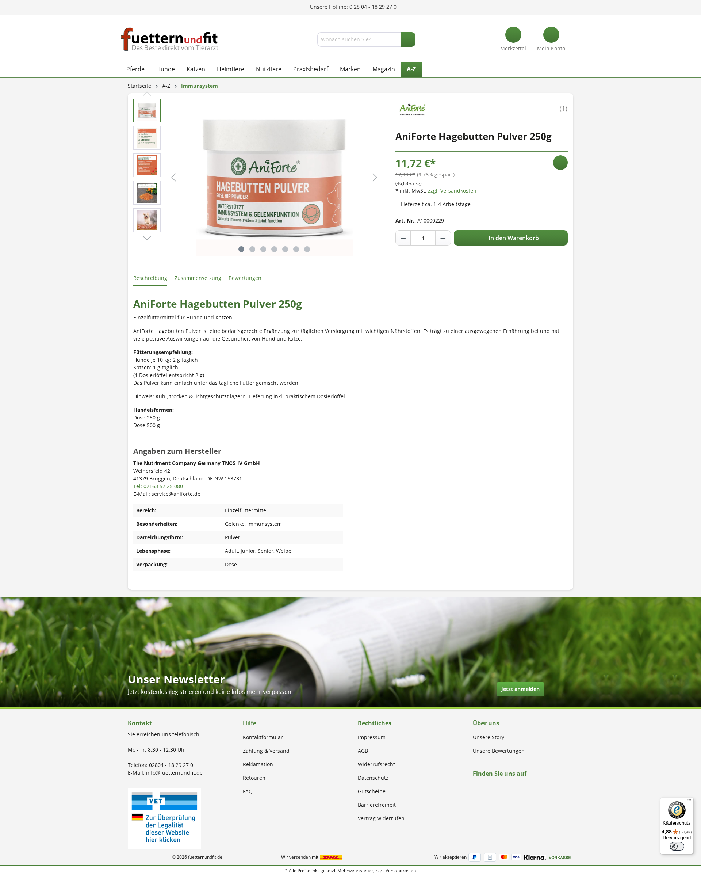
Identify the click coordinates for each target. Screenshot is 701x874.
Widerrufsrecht (376, 764)
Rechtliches (374, 723)
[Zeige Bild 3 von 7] (263, 249)
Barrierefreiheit (377, 804)
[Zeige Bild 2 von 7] (252, 249)
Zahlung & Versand (266, 750)
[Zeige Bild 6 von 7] (296, 249)
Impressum (372, 737)
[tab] (150, 278)
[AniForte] (412, 107)
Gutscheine (372, 791)
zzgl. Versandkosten (452, 190)
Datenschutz (373, 777)
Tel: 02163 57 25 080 (158, 486)
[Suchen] (408, 39)
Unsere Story (488, 737)
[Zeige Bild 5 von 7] (285, 249)
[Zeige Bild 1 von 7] (241, 249)
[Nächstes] (374, 177)
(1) (564, 108)
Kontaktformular (263, 737)
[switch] (677, 846)
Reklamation (258, 764)
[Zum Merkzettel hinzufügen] (560, 162)
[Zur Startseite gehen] (169, 39)
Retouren (254, 777)
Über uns (486, 723)
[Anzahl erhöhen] (443, 238)
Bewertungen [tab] (245, 277)
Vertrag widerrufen (381, 818)
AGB (363, 750)
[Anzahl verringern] (403, 238)
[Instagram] (483, 787)
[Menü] (689, 801)
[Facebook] (475, 787)
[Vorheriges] (173, 177)
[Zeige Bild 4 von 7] (274, 249)
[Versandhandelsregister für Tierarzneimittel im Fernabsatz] (164, 817)
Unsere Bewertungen (499, 750)
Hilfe (249, 723)
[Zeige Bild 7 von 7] (307, 249)
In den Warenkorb (513, 238)
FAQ (248, 791)
